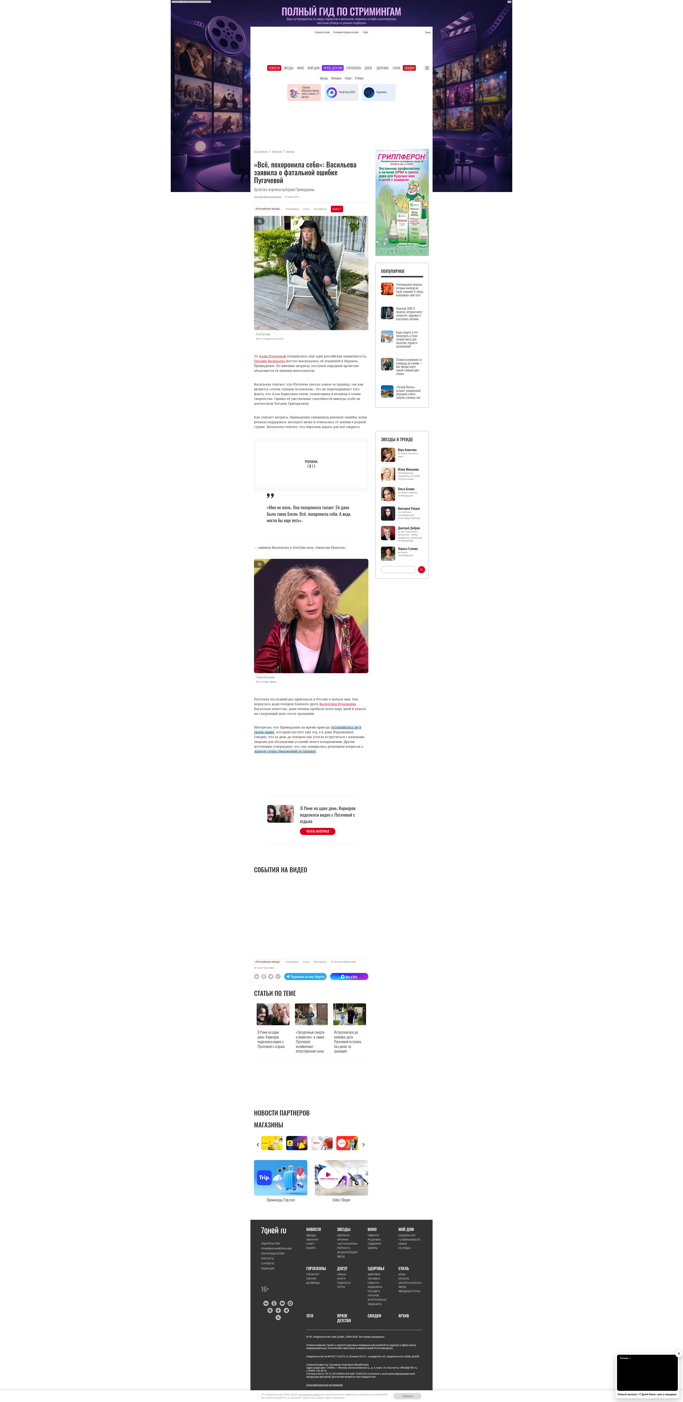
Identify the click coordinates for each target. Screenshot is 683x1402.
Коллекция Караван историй (346, 32)
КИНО (372, 1229)
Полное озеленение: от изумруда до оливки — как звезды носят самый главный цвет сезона (409, 367)
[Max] (290, 1303)
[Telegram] (286, 1310)
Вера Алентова (407, 449)
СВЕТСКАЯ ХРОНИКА (343, 1237)
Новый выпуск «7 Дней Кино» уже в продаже (647, 1394)
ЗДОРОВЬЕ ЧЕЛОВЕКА (374, 1276)
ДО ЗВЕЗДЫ (313, 1282)
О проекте (267, 1263)
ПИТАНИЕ (373, 1295)
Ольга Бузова (406, 488)
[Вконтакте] (266, 1303)
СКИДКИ (374, 1315)
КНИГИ (341, 1278)
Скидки (409, 68)
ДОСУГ (342, 1268)
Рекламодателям (272, 1253)
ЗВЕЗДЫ (311, 1235)
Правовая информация (276, 1248)
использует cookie (309, 1394)
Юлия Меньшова (408, 469)
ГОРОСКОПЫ (316, 1268)
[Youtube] (282, 1303)
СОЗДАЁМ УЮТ (407, 1235)
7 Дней (365, 32)
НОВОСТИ (313, 1229)
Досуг (368, 68)
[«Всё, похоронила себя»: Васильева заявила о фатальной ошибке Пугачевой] (278, 976)
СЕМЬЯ (402, 1243)
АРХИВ (403, 1315)
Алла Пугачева (265, 967)
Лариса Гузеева (408, 548)
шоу (307, 208)
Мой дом (314, 68)
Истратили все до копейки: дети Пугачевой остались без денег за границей (348, 1041)
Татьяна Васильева (344, 961)
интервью (321, 208)
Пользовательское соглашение (324, 1385)
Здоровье (382, 68)
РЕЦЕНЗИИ (374, 1239)
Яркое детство (332, 68)
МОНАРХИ (312, 1239)
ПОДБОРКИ (374, 1243)
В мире (359, 78)
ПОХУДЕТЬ (374, 1291)
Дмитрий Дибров (409, 528)
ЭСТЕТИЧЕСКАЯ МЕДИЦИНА (377, 1301)
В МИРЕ (310, 1248)
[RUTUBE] (270, 1310)
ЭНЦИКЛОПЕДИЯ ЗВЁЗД (347, 1254)
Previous (258, 1145)
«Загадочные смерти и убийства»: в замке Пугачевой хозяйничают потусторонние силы (310, 1041)
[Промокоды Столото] (273, 1143)
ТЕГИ (309, 1315)
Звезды (288, 68)
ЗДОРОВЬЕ (376, 1268)
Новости (274, 68)
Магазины (268, 1124)
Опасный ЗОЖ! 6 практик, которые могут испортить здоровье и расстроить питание (409, 314)
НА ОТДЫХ (404, 1248)
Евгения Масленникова (267, 196)
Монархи (336, 78)
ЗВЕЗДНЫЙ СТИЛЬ (409, 1291)
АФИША (341, 1274)
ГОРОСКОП (312, 1274)
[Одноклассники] (274, 1303)
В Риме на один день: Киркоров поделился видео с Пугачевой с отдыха (327, 814)
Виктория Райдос (409, 508)
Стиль (397, 68)
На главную (261, 151)
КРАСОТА (403, 1278)
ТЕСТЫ (341, 1287)
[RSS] (278, 1317)
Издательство (270, 1243)
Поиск (427, 32)
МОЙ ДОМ (406, 1229)
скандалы (293, 208)
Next (363, 1145)
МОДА (402, 1274)
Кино (300, 68)
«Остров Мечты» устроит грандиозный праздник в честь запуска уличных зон (408, 392)
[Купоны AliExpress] (348, 1143)
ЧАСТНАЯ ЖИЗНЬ (347, 1243)
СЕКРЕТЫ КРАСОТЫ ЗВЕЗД (410, 1285)
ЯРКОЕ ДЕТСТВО (344, 1318)
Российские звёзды (268, 208)
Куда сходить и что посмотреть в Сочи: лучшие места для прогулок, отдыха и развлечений (407, 339)
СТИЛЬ (403, 1268)
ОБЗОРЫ (373, 1248)
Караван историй (322, 32)
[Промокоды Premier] (298, 1143)
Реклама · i (625, 1358)
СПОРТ (310, 1243)
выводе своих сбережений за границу (285, 751)
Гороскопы (353, 68)
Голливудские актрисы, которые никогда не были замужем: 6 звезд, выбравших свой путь (409, 290)
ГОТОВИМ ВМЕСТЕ (409, 1239)
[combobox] (398, 569)
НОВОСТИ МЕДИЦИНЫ (375, 1285)
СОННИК (311, 1278)
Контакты (267, 1258)
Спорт (348, 78)
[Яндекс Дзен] (278, 1310)
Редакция (267, 1268)
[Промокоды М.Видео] (323, 1143)
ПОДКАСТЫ (344, 1282)
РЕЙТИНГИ (343, 1248)
